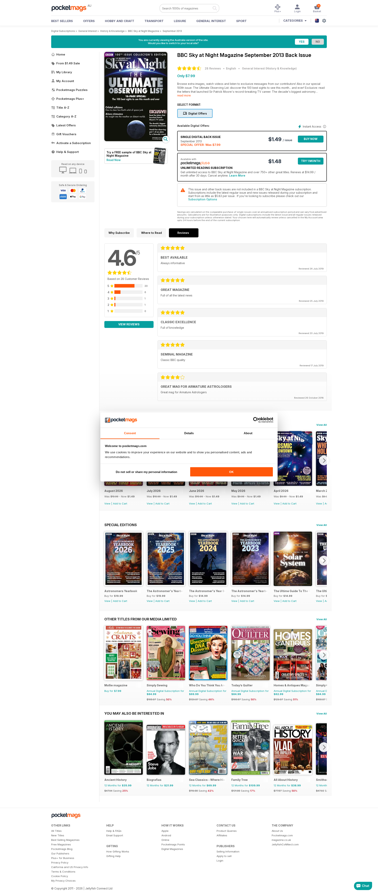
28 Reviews (213, 68)
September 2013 (172, 31)
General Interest (211, 21)
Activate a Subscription (73, 143)
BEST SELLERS (62, 21)
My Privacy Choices (63, 880)
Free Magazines (61, 844)
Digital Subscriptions (63, 31)
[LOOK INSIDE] (135, 140)
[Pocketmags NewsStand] (71, 8)
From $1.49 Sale (68, 63)
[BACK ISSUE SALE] (123, 484)
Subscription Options (202, 199)
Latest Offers (66, 125)
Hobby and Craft (119, 21)
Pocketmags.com (282, 835)
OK (231, 472)
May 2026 (238, 490)
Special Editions (120, 525)
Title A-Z (62, 107)
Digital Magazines (172, 849)
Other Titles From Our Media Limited (140, 619)
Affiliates (222, 835)
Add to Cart (120, 503)
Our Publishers (60, 853)
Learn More (237, 175)
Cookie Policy (59, 876)
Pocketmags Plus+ (70, 99)
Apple (165, 830)
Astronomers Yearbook (120, 591)
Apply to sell (224, 856)
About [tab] (248, 433)
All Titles (56, 830)
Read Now (114, 160)
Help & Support (67, 152)
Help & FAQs (113, 830)
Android (166, 835)
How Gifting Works (117, 851)
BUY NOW (311, 139)
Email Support (114, 835)
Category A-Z (66, 116)
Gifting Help (113, 856)
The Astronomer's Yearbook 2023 (249, 591)
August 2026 (113, 490)
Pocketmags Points (173, 844)
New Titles (57, 835)
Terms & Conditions (63, 871)
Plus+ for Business (62, 858)
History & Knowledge (112, 31)
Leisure (180, 21)
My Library (64, 72)
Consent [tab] (130, 433)
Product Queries (227, 830)
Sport (241, 21)
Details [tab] (189, 433)
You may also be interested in (134, 713)
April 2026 (281, 490)
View (107, 503)
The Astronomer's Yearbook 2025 (165, 591)
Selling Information (228, 851)
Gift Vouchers (66, 134)
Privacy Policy (59, 862)
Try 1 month (310, 161)
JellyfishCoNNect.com (285, 844)
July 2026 (154, 490)
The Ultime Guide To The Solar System (292, 591)
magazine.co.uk (281, 839)
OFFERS (89, 21)
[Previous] (107, 560)
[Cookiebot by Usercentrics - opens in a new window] (256, 420)
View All (321, 424)
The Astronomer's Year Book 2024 (207, 591)
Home (60, 54)
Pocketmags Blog (61, 849)
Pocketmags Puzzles (72, 90)
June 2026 (196, 490)
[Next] (324, 460)
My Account (65, 81)
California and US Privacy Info (69, 867)
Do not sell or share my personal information (146, 472)
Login (220, 860)
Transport (154, 21)
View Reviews (129, 324)
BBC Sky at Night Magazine (143, 31)
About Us (277, 830)
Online (165, 839)
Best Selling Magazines (65, 839)
